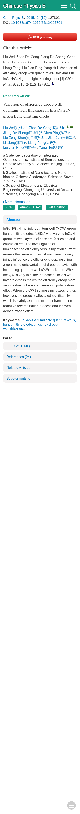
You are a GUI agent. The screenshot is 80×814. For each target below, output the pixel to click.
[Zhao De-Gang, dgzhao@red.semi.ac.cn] (68, 126)
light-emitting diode (17, 324)
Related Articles (18, 367)
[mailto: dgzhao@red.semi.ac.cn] (71, 126)
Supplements (18, 378)
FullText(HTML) (18, 346)
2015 (30, 18)
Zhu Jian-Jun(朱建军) (57, 138)
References (18, 357)
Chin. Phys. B (13, 18)
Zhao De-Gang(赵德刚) (46, 128)
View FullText (30, 207)
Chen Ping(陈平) (56, 133)
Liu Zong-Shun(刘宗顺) (20, 138)
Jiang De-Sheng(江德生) (21, 133)
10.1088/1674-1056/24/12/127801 (36, 23)
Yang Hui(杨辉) (50, 147)
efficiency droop (46, 324)
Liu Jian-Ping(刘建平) (19, 147)
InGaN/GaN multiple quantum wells (48, 320)
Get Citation (57, 207)
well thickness (14, 329)
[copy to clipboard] (52, 83)
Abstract (13, 220)
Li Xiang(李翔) (14, 143)
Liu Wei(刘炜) (13, 128)
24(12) (42, 18)
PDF (42, 37)
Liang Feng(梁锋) (41, 143)
